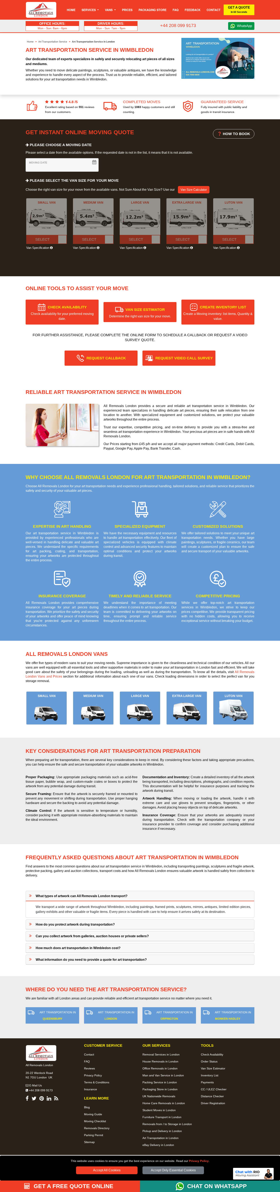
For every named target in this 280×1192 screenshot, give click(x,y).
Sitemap (89, 1142)
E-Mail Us (35, 1085)
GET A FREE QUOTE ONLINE (72, 1186)
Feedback (192, 10)
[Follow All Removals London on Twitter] (34, 1099)
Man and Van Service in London (163, 1075)
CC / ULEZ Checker (214, 1089)
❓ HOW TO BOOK (233, 134)
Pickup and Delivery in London (162, 1131)
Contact (214, 10)
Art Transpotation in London (160, 1138)
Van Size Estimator (213, 1068)
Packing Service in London (159, 1082)
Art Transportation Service (52, 41)
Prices (127, 10)
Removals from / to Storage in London (167, 1124)
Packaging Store (152, 10)
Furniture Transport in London (161, 1117)
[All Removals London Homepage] (41, 10)
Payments (207, 1082)
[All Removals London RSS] (56, 1099)
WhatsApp (244, 26)
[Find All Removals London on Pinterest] (41, 1099)
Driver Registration (213, 1103)
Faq (176, 10)
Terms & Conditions (96, 1082)
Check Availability (212, 1054)
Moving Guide (93, 1114)
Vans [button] (109, 10)
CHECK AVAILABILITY (62, 312)
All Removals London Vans (67, 654)
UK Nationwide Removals (158, 1096)
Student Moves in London (159, 1110)
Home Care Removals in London (163, 1103)
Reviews (89, 1068)
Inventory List (209, 1075)
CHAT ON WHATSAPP (217, 1186)
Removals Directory (96, 1128)
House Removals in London (160, 1061)
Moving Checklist (95, 1121)
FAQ (87, 1061)
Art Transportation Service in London (93, 41)
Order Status (209, 1061)
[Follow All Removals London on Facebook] (27, 1099)
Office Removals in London (160, 1068)
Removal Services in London (161, 1054)
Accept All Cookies (107, 1170)
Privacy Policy (199, 1161)
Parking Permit (93, 1135)
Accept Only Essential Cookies (173, 1170)
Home (71, 10)
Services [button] (89, 10)
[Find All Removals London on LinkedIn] (49, 1099)
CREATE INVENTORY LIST (218, 312)
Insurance (90, 1089)
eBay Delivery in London (158, 1145)
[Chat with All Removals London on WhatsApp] (181, 1186)
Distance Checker (212, 1096)
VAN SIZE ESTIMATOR (140, 313)
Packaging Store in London (160, 1089)
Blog (87, 1107)
